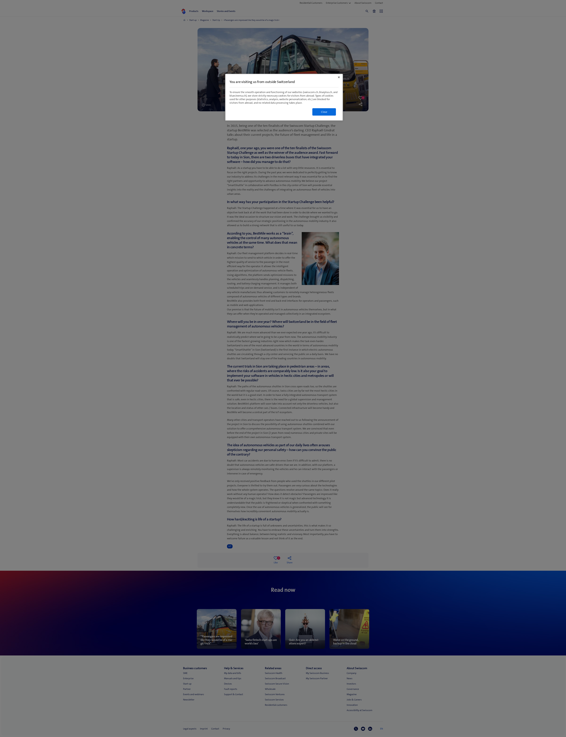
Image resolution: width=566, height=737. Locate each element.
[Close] (339, 77)
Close (324, 112)
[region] (284, 97)
